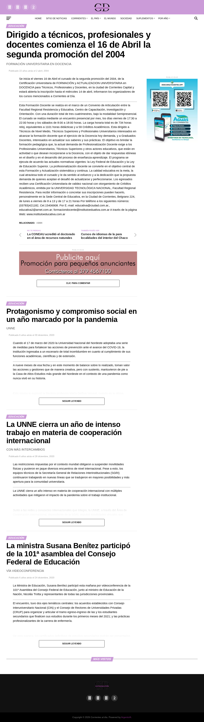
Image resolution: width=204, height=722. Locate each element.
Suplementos (144, 18)
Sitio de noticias (56, 18)
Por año (163, 18)
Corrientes (78, 18)
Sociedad (126, 18)
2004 (40, 223)
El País (95, 18)
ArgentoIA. (126, 717)
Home (38, 18)
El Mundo (110, 18)
